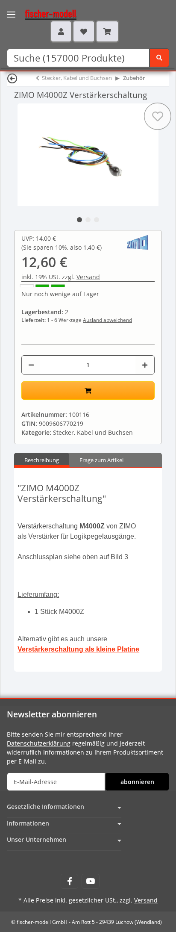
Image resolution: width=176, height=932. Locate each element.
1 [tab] (79, 219)
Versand (88, 277)
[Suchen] (159, 57)
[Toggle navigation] (11, 9)
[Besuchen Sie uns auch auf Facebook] (69, 881)
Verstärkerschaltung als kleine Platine (78, 649)
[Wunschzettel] (83, 31)
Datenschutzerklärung (38, 743)
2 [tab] (88, 219)
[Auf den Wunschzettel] (157, 116)
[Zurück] (12, 78)
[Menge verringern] (31, 365)
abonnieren (137, 782)
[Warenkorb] (107, 31)
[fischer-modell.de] (42, 13)
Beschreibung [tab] (41, 460)
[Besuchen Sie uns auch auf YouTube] (90, 881)
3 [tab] (96, 219)
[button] (61, 31)
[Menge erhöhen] (144, 365)
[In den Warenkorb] (88, 390)
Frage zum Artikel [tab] (101, 460)
